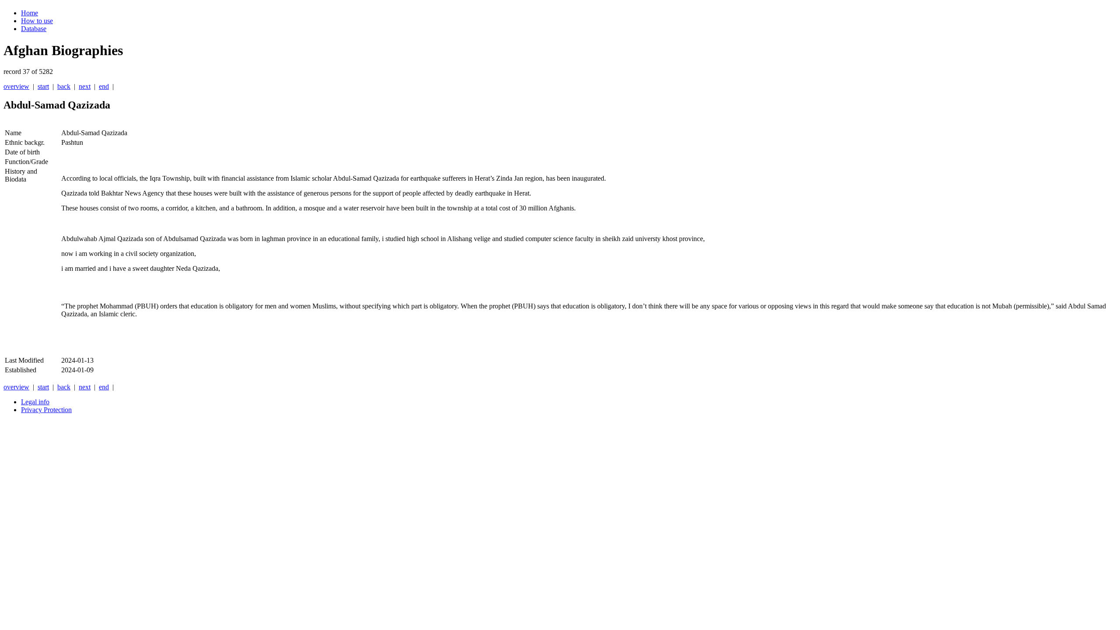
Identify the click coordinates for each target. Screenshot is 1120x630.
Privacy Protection (46, 409)
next (85, 86)
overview (16, 86)
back (63, 86)
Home (29, 13)
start (43, 86)
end (104, 86)
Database (33, 28)
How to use (37, 20)
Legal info (35, 402)
